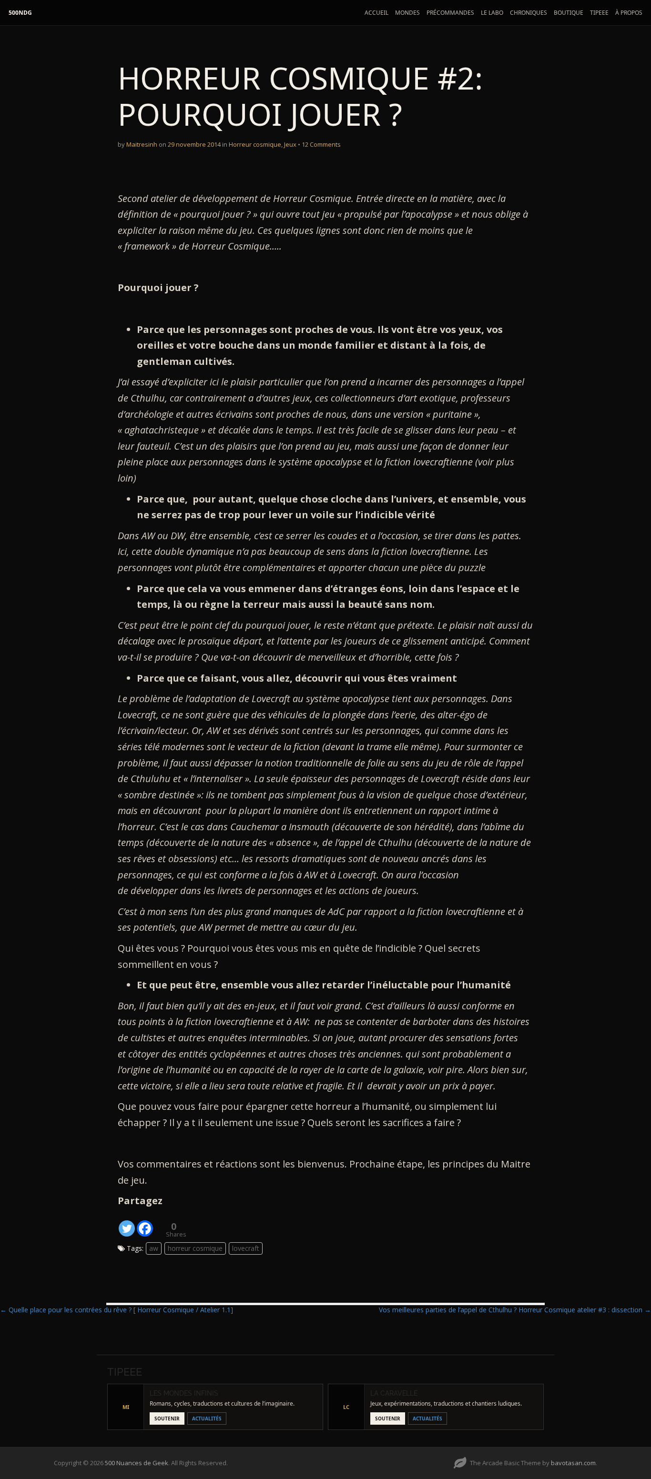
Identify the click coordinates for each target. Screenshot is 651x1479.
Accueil (376, 13)
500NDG (20, 13)
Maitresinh (141, 144)
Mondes (407, 13)
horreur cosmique (195, 1248)
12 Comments (321, 144)
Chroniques (528, 13)
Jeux (290, 144)
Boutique (568, 13)
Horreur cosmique (255, 144)
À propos (628, 13)
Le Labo (492, 13)
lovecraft (245, 1248)
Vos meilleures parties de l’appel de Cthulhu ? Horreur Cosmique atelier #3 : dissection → (515, 1309)
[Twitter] (127, 1223)
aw (153, 1248)
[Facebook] (145, 1223)
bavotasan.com (573, 1463)
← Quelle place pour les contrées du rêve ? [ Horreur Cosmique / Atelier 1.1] (116, 1309)
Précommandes (450, 13)
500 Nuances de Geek (136, 1463)
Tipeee (599, 13)
